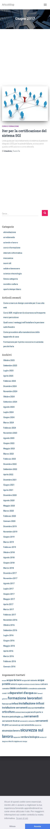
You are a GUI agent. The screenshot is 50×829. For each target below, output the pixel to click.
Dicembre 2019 (10, 526)
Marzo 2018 (8, 568)
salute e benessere (11, 268)
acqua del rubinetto (29, 680)
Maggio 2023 (9, 448)
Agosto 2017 (8, 583)
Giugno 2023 (8, 443)
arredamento (9, 237)
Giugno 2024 (8, 417)
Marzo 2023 (8, 454)
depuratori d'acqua (21, 693)
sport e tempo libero (12, 289)
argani (19, 684)
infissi (15, 703)
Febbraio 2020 (9, 516)
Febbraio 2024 (9, 428)
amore (14, 684)
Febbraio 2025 (9, 381)
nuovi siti (7, 263)
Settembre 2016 (10, 630)
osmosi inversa (21, 712)
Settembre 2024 (10, 402)
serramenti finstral (10, 721)
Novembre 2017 (10, 578)
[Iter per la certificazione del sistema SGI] (25, 103)
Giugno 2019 (8, 537)
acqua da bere (14, 680)
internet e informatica (12, 253)
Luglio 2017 (8, 589)
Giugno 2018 (8, 563)
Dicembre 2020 (10, 495)
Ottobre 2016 (9, 625)
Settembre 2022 (10, 469)
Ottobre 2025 (9, 360)
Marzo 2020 (8, 511)
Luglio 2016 (8, 635)
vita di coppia (13, 741)
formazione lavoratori (25, 698)
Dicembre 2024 (10, 386)
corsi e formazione (10, 126)
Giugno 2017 (8, 594)
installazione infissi (31, 703)
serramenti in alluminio (27, 721)
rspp (22, 717)
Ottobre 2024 (9, 397)
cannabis (5, 688)
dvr (35, 693)
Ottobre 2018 (9, 552)
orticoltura (8, 711)
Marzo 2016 (8, 656)
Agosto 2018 (8, 557)
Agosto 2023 (8, 438)
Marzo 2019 (8, 542)
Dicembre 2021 (10, 480)
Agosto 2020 (8, 500)
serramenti (31, 716)
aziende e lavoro (10, 242)
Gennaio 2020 (9, 521)
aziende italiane (34, 684)
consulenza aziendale (37, 688)
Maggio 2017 (9, 599)
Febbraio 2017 (9, 615)
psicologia (15, 716)
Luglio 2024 (8, 412)
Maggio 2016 (9, 646)
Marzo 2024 (8, 422)
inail (9, 704)
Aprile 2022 (8, 474)
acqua (4, 680)
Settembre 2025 (10, 365)
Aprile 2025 (8, 376)
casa (12, 688)
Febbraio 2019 (9, 547)
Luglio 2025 (8, 371)
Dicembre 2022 (10, 464)
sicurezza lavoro (11, 730)
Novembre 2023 (10, 433)
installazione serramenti (14, 707)
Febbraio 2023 (9, 459)
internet (31, 708)
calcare (44, 684)
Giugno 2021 (8, 485)
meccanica (8, 258)
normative (39, 707)
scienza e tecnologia (12, 274)
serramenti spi (15, 725)
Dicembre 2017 (10, 573)
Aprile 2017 (8, 604)
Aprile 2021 (8, 490)
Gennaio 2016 (9, 667)
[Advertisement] (25, 55)
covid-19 (5, 693)
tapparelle (16, 737)
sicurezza (38, 725)
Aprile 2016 (8, 651)
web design (23, 741)
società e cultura (10, 284)
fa (16, 151)
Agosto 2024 (8, 407)
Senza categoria (10, 279)
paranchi (31, 712)
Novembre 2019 (10, 532)
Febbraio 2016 (9, 661)
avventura (26, 684)
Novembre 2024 (10, 391)
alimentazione (9, 232)
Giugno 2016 (8, 641)
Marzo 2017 (8, 609)
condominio (22, 688)
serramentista (27, 725)
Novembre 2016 (10, 620)
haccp (5, 704)
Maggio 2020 (9, 506)
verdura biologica (30, 737)
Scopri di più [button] (22, 818)
